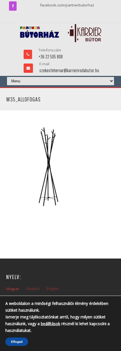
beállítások (50, 323)
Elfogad (17, 341)
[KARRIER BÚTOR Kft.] (60, 33)
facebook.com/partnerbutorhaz (67, 5)
